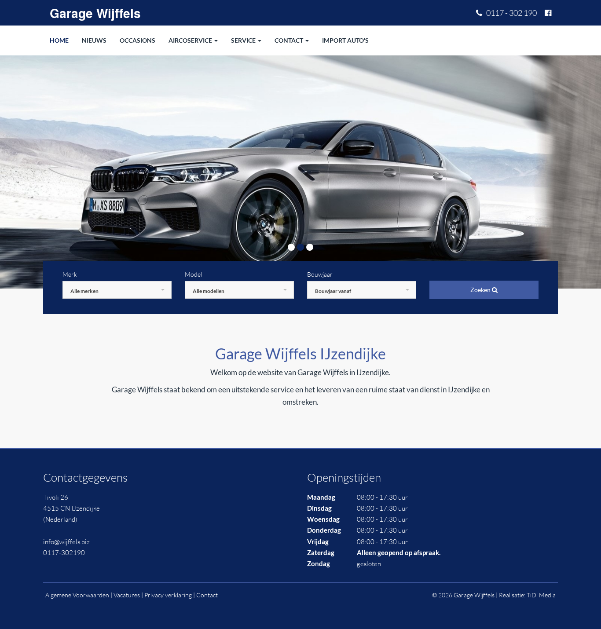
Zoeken (481, 289)
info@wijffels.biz (66, 542)
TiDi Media (541, 595)
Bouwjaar (320, 274)
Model (193, 274)
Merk (69, 274)
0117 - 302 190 (509, 13)
